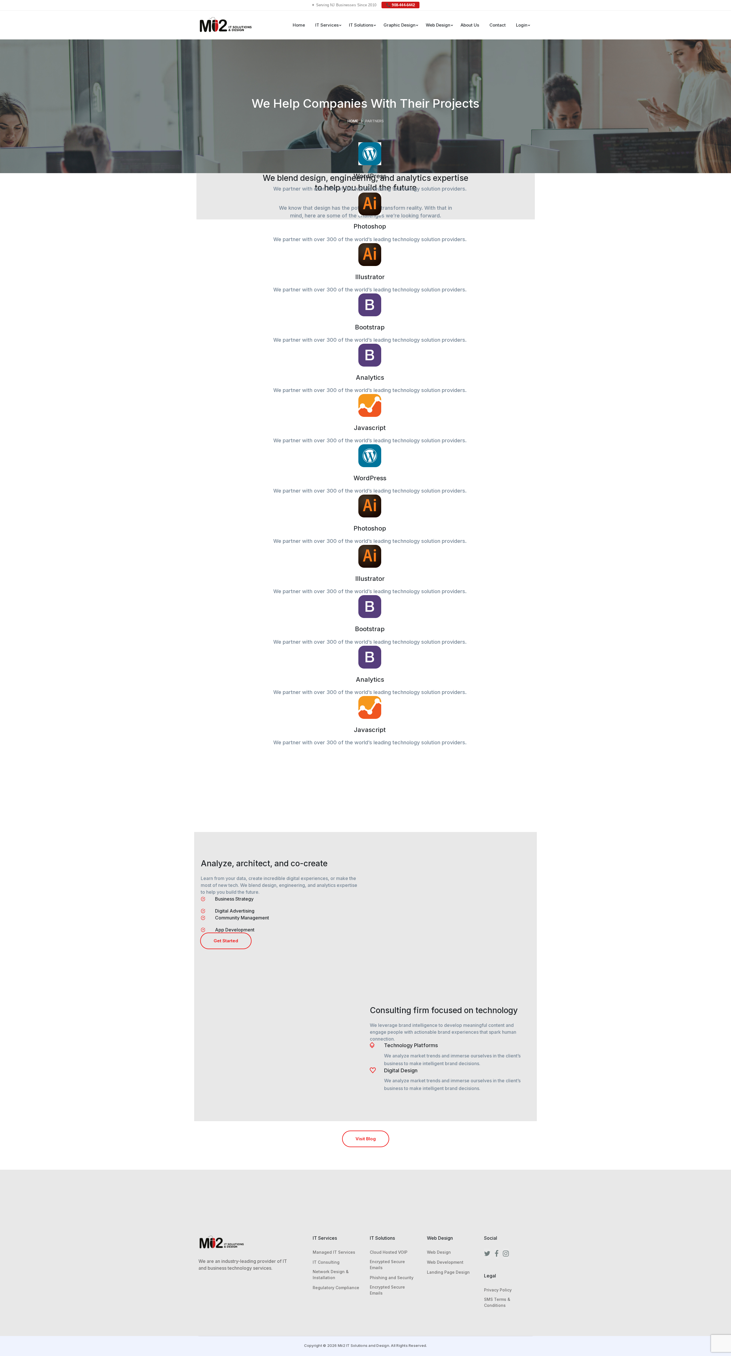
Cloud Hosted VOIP (388, 1252)
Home (353, 121)
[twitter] (487, 1254)
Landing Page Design (448, 1272)
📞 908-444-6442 (400, 5)
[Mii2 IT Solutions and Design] (225, 24)
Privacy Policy (498, 1289)
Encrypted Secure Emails (387, 1264)
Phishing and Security (391, 1277)
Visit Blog (366, 1138)
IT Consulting (326, 1262)
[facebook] (497, 1254)
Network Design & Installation (331, 1274)
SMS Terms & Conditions (497, 1302)
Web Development (445, 1262)
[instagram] (506, 1254)
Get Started (226, 940)
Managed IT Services (334, 1252)
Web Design (439, 1252)
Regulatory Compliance (336, 1287)
